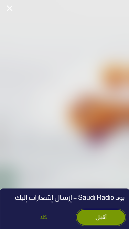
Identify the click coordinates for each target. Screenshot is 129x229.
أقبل (101, 217)
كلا (43, 217)
